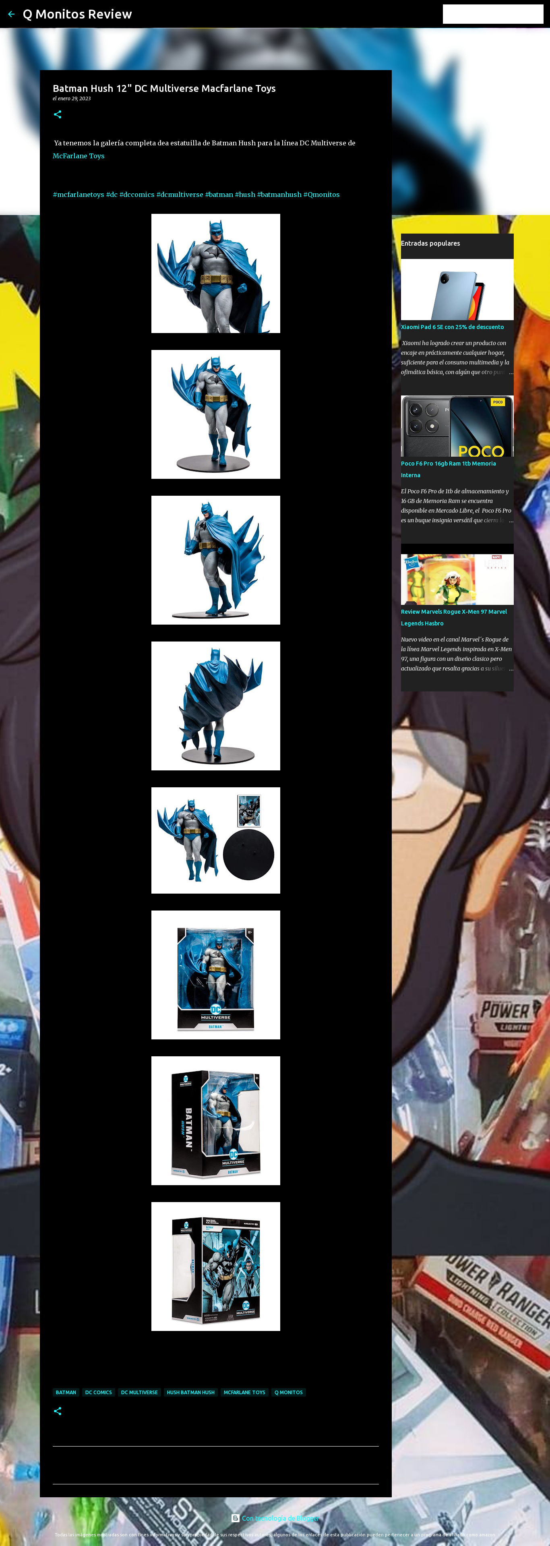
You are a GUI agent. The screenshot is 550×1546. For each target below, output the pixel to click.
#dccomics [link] (137, 194)
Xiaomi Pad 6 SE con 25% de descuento (452, 327)
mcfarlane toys (244, 1392)
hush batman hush (191, 1392)
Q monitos (289, 1392)
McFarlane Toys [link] (79, 156)
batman (66, 1392)
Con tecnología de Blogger (279, 1518)
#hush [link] (245, 194)
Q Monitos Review (77, 13)
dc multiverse (139, 1392)
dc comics (98, 1392)
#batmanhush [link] (279, 194)
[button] (57, 115)
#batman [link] (219, 194)
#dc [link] (112, 194)
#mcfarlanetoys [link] (78, 194)
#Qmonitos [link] (321, 194)
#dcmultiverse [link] (179, 194)
